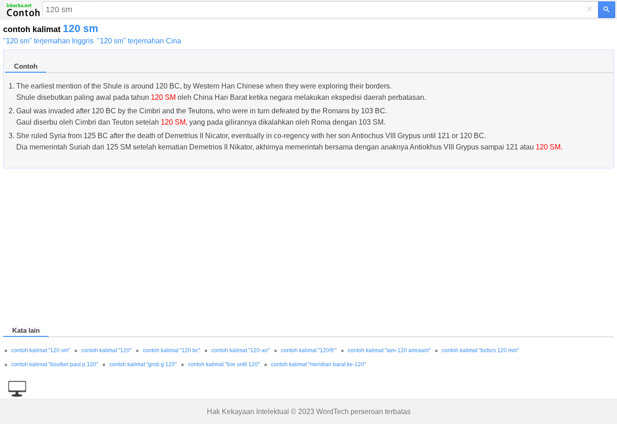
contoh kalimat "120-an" (240, 350)
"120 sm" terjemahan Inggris (48, 41)
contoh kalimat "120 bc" (171, 350)
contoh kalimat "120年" (309, 350)
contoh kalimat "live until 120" (224, 364)
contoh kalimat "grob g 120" (143, 364)
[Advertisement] (274, 249)
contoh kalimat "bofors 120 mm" (480, 350)
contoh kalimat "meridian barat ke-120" (318, 364)
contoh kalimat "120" (106, 350)
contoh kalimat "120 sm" (40, 350)
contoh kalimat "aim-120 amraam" (389, 350)
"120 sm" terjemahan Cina (139, 41)
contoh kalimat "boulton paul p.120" (54, 364)
